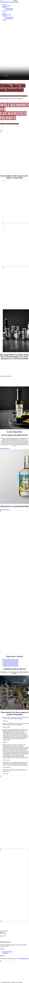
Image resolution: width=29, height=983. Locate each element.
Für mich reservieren (4, 448)
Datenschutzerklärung (8, 951)
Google (9, 714)
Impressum (5, 953)
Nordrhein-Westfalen (24, 958)
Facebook (18, 714)
